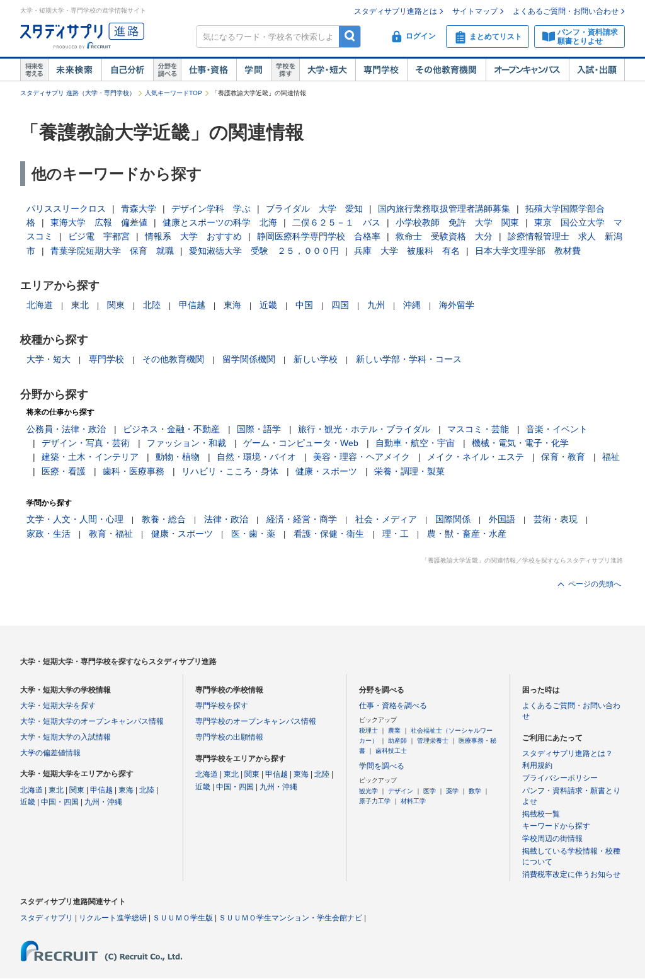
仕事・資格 (208, 70)
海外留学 (456, 305)
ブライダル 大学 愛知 (314, 208)
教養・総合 (164, 519)
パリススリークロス (66, 208)
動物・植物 (178, 457)
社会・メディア (386, 519)
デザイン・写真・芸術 (86, 443)
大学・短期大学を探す (58, 705)
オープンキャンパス (527, 70)
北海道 (39, 305)
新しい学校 (316, 359)
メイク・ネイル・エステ (475, 457)
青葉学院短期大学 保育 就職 (112, 251)
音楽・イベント (557, 429)
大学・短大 (327, 70)
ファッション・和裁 (186, 443)
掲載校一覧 (541, 814)
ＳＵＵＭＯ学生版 (182, 917)
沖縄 (412, 305)
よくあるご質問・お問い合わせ (566, 11)
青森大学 (138, 208)
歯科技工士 (391, 750)
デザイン (400, 790)
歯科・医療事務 (133, 471)
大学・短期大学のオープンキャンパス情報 (92, 721)
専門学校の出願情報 (229, 737)
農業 (394, 730)
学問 (253, 70)
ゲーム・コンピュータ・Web (300, 443)
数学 (475, 790)
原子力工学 (375, 801)
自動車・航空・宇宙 (415, 443)
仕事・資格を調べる (393, 705)
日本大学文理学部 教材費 (528, 251)
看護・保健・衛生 (329, 534)
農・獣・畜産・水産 (466, 534)
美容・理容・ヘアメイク (361, 457)
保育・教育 (563, 457)
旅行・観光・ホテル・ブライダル (364, 429)
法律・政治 (226, 519)
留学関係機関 (248, 359)
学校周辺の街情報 (552, 838)
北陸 (152, 305)
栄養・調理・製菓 (409, 471)
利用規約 (537, 765)
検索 (350, 36)
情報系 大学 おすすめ (193, 236)
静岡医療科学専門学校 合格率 (318, 236)
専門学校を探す (221, 705)
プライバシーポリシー (560, 778)
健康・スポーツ (326, 471)
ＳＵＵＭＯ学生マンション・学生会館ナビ (290, 917)
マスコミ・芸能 (478, 429)
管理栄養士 (432, 740)
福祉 (611, 457)
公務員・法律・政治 (66, 429)
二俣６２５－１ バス (336, 222)
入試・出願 (597, 70)
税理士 (368, 730)
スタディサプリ (46, 917)
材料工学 (413, 801)
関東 (116, 305)
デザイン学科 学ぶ (211, 208)
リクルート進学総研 (113, 917)
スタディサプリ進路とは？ (567, 753)
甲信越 (192, 305)
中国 (304, 305)
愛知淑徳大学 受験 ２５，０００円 (264, 251)
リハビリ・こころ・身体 (229, 471)
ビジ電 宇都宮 (99, 236)
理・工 (395, 534)
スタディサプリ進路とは (395, 11)
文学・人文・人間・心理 (74, 519)
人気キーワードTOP (173, 92)
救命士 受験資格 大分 (444, 236)
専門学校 (381, 70)
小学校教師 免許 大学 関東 (457, 222)
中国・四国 (60, 802)
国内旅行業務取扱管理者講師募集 (444, 208)
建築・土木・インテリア (90, 457)
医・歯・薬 (253, 534)
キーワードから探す (556, 826)
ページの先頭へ (594, 584)
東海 (232, 305)
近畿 (268, 305)
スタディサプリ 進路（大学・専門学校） (77, 92)
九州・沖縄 (103, 802)
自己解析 (127, 70)
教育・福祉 (111, 534)
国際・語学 (259, 429)
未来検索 (74, 70)
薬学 (452, 790)
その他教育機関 (446, 70)
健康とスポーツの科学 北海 (220, 222)
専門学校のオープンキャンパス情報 (255, 721)
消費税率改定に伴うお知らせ (571, 874)
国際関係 (453, 519)
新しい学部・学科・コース (409, 359)
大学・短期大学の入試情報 (65, 737)
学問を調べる (381, 766)
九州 (376, 305)
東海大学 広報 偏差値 (98, 222)
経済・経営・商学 (301, 519)
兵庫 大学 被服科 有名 (407, 251)
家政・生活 (48, 534)
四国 (340, 305)
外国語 (502, 519)
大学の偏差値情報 (50, 752)
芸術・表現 (556, 519)
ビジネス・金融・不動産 (171, 429)
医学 (429, 790)
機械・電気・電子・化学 (520, 443)
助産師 (397, 740)
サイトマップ (475, 11)
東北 (80, 305)
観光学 (368, 790)
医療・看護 (64, 471)
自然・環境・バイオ (256, 457)
